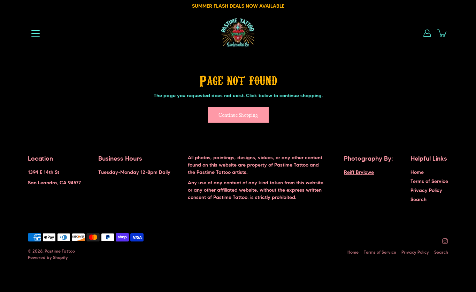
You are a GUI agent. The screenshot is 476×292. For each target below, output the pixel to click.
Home (417, 172)
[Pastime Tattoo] (238, 33)
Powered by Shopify (48, 257)
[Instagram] (445, 241)
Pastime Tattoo (60, 251)
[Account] (427, 33)
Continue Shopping (238, 115)
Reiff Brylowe (359, 172)
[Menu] (35, 33)
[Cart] (442, 33)
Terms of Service (429, 181)
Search (418, 199)
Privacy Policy (426, 190)
